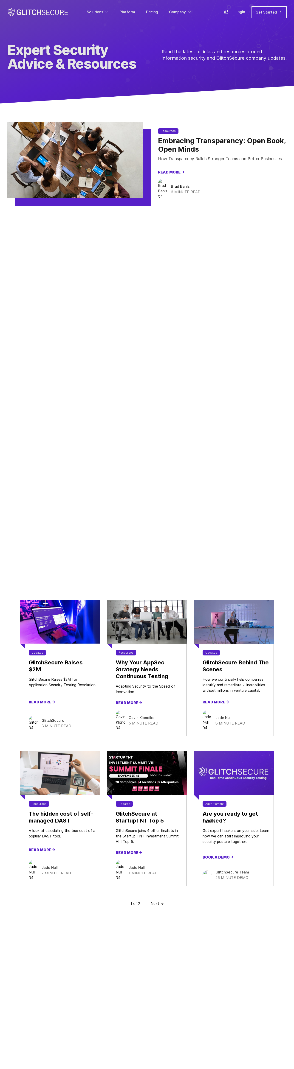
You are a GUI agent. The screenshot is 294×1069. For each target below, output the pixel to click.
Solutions (95, 12)
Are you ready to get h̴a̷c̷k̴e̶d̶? (230, 817)
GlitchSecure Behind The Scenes (236, 666)
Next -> (157, 903)
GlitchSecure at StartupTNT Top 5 (140, 817)
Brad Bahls (180, 186)
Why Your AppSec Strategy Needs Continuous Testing (142, 669)
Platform (127, 12)
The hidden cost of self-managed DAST (61, 817)
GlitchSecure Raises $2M (56, 666)
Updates (37, 652)
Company (177, 12)
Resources (168, 131)
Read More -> (171, 172)
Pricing (152, 12)
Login (240, 11)
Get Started (267, 12)
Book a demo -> (218, 857)
